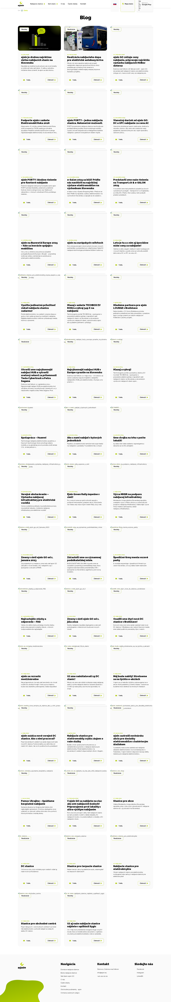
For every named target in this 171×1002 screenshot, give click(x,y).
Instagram (140, 973)
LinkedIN (140, 976)
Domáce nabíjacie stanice (70, 969)
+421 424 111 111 (102, 976)
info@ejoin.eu (102, 973)
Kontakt (83, 4)
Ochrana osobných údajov (70, 993)
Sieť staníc (52, 4)
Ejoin (19, 10)
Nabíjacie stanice (36, 4)
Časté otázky (72, 4)
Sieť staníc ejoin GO (67, 976)
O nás (63, 4)
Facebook (140, 969)
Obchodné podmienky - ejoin (71, 989)
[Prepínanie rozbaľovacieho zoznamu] (44, 4)
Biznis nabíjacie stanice (69, 973)
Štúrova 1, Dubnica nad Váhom (108, 969)
